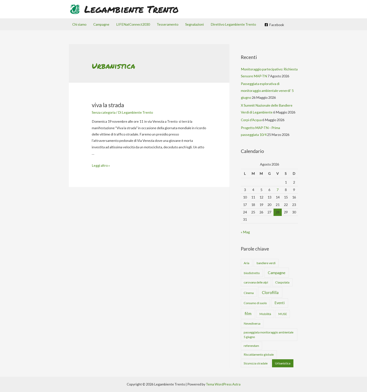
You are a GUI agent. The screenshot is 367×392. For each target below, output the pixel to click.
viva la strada (108, 104)
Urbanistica (282, 363)
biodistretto (252, 273)
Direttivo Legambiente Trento (233, 24)
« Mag (245, 232)
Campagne (101, 24)
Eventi (279, 303)
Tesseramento (167, 24)
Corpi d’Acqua (251, 120)
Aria (246, 263)
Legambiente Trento (131, 9)
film (248, 313)
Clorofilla (270, 292)
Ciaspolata (282, 282)
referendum (251, 345)
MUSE (282, 314)
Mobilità (265, 314)
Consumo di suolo (255, 303)
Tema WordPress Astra (223, 384)
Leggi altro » (101, 165)
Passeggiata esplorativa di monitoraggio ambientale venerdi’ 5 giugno (267, 91)
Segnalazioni (194, 24)
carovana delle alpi (256, 282)
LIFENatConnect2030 (133, 24)
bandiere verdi (266, 263)
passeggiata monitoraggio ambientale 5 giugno (268, 334)
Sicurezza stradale (256, 363)
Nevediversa (252, 323)
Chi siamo (79, 24)
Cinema (249, 293)
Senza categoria (103, 112)
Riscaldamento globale (259, 354)
